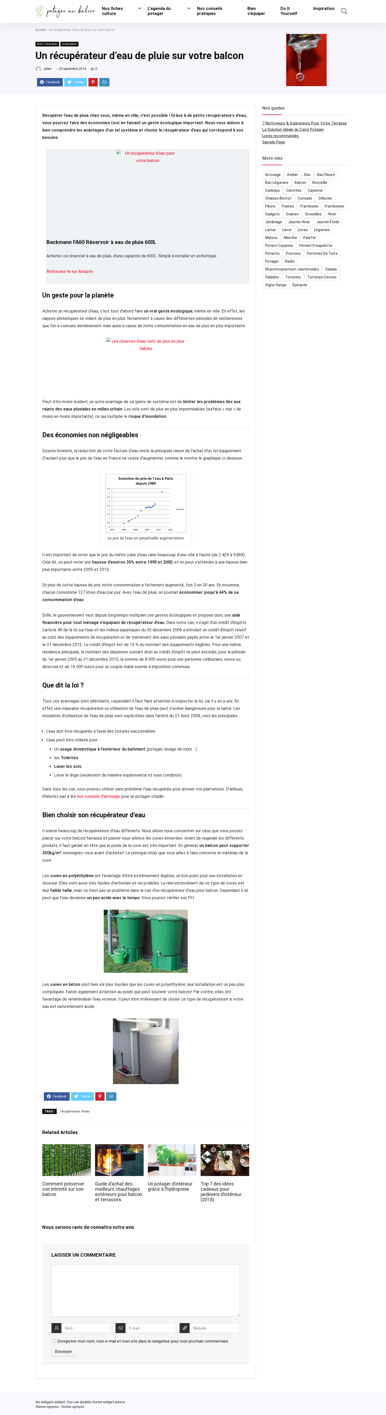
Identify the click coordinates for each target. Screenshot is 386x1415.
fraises (288, 206)
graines (292, 214)
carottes (293, 190)
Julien (47, 69)
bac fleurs (326, 175)
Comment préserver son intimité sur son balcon (63, 1189)
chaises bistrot (278, 198)
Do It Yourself (288, 11)
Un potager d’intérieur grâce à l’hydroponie (170, 1186)
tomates (293, 277)
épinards (300, 285)
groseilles (313, 214)
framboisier (335, 206)
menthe (290, 238)
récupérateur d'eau (74, 1111)
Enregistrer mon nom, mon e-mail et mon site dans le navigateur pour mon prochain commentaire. (143, 1341)
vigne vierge (275, 285)
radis (290, 261)
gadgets (272, 214)
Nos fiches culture (112, 11)
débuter (325, 198)
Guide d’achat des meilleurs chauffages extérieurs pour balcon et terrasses (118, 1191)
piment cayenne (279, 245)
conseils (305, 198)
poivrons (293, 253)
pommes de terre (322, 253)
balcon (300, 182)
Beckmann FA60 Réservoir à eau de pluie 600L (101, 242)
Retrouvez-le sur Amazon (69, 271)
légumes (322, 230)
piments (272, 253)
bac (307, 175)
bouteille (319, 182)
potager (272, 261)
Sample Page (273, 142)
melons (271, 238)
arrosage (273, 175)
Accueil (40, 30)
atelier (292, 175)
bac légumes (276, 182)
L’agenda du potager (159, 11)
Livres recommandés (280, 135)
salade (331, 269)
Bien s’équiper (256, 11)
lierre (286, 230)
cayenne (315, 190)
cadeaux (272, 190)
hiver (332, 214)
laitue (270, 230)
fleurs (270, 206)
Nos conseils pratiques (209, 11)
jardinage (273, 222)
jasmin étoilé (327, 222)
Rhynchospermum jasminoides (292, 269)
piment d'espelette (315, 245)
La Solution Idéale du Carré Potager (293, 129)
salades (272, 277)
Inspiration (324, 8)
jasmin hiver (299, 222)
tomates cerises (322, 277)
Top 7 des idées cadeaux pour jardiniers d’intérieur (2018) (221, 1191)
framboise (309, 206)
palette (309, 238)
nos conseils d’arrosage (98, 796)
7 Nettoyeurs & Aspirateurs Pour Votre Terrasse (304, 123)
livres (303, 230)
